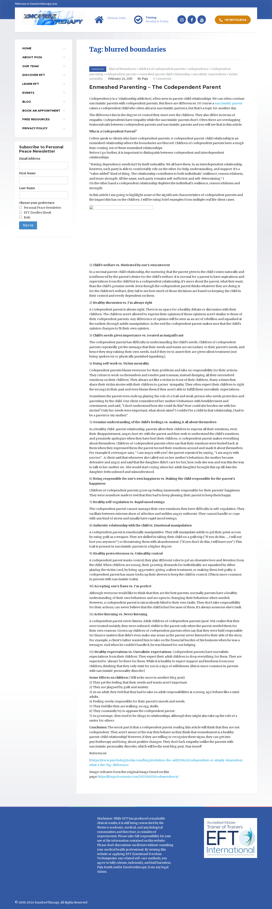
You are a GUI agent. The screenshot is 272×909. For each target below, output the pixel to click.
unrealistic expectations (209, 74)
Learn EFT (30, 83)
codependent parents (121, 74)
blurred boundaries (122, 69)
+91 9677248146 (235, 19)
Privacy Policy (34, 128)
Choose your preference (37, 203)
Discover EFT (33, 75)
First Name (27, 173)
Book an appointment (41, 110)
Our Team (30, 66)
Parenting (97, 69)
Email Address (29, 158)
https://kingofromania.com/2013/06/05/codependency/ (138, 777)
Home (26, 48)
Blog (26, 101)
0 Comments (162, 79)
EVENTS (28, 92)
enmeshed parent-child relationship (164, 74)
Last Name (27, 188)
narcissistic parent (228, 103)
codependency (198, 69)
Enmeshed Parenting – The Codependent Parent (155, 87)
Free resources (36, 119)
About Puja (32, 57)
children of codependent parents (162, 69)
